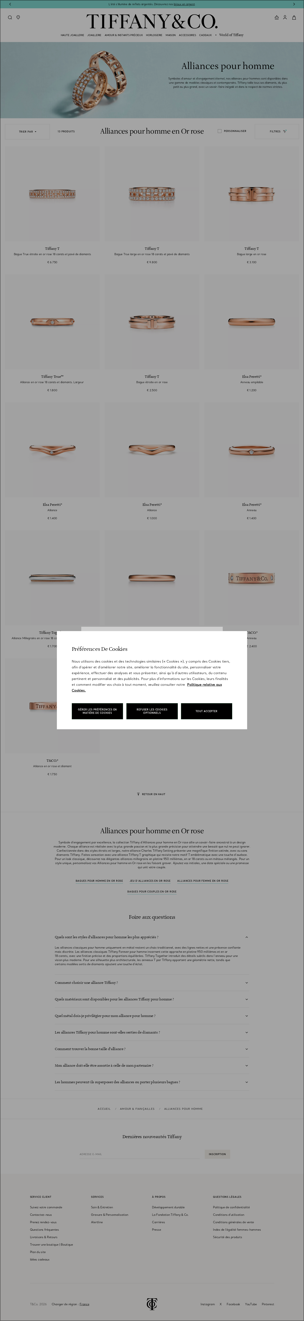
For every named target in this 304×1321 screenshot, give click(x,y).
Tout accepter (207, 711)
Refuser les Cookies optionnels (152, 711)
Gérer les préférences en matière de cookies (97, 711)
